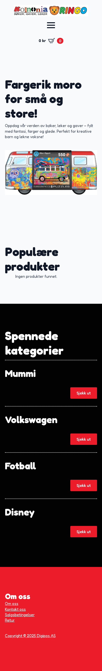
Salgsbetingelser (20, 614)
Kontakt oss (15, 609)
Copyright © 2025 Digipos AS (30, 635)
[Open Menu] (51, 25)
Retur (10, 620)
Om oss (11, 603)
